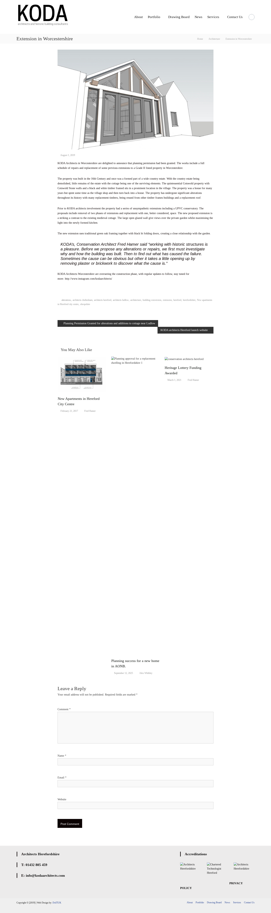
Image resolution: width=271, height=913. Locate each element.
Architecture (214, 39)
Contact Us (235, 17)
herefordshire (189, 300)
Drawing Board (179, 17)
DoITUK (57, 902)
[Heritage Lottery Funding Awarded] (184, 358)
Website (62, 799)
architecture (135, 300)
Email (62, 777)
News (198, 17)
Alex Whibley (145, 673)
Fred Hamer (90, 411)
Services (213, 17)
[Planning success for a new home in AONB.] (135, 505)
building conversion (152, 300)
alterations (66, 300)
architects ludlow (121, 300)
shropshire (85, 304)
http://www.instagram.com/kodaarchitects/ (88, 278)
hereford (177, 300)
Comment (64, 709)
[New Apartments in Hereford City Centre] (82, 374)
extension (167, 300)
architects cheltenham (82, 300)
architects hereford (102, 300)
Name (62, 755)
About (138, 17)
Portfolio (154, 17)
